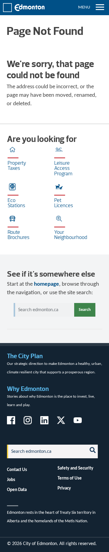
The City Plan (25, 356)
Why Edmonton (28, 388)
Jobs (11, 479)
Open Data (17, 489)
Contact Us (17, 469)
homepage (46, 284)
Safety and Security (75, 468)
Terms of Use (70, 478)
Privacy (64, 488)
